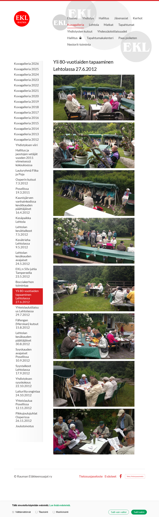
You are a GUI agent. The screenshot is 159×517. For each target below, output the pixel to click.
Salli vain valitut (118, 512)
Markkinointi (62, 512)
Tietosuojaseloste (91, 476)
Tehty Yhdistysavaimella (135, 476)
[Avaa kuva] (93, 97)
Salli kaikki (139, 512)
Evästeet (110, 476)
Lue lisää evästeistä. (59, 505)
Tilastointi (43, 512)
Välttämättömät (23, 512)
